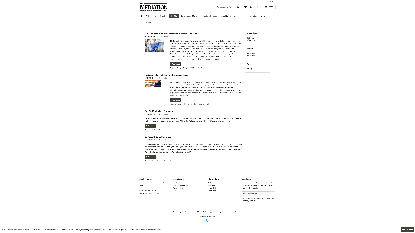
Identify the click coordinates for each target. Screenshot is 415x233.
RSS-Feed (250, 38)
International (204, 104)
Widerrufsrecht (178, 188)
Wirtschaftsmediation (165, 161)
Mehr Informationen (153, 230)
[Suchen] (238, 7)
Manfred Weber (198, 68)
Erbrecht (193, 104)
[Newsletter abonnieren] (272, 193)
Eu (175, 68)
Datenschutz (212, 188)
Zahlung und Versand (181, 185)
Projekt (154, 161)
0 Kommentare (162, 37)
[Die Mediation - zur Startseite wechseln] (153, 7)
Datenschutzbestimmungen (261, 198)
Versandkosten (202, 212)
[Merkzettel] (245, 7)
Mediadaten (212, 183)
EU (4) (249, 69)
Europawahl (187, 68)
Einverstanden (407, 229)
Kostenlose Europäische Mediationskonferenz (167, 75)
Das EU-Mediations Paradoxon (159, 111)
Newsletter (211, 185)
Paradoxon (162, 130)
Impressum (212, 190)
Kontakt (176, 183)
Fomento (177, 104)
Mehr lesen (176, 64)
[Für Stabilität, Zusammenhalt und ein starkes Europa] (154, 45)
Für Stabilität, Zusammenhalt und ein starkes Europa (171, 33)
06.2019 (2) (251, 55)
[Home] (141, 16)
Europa (179, 68)
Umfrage (155, 130)
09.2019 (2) (251, 53)
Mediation (185, 104)
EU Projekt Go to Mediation (158, 137)
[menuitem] (228, 7)
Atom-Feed (251, 40)
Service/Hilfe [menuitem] (269, 2)
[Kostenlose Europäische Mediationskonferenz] (154, 83)
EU (198, 104)
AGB (174, 190)
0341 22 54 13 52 (147, 190)
